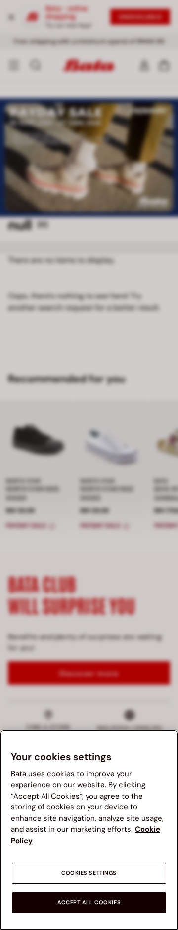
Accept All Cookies (89, 902)
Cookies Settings (89, 873)
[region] (89, 830)
